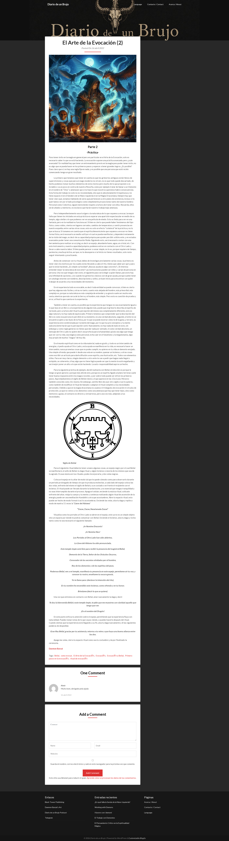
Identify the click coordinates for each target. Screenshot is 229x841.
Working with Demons (104, 807)
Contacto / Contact (155, 4)
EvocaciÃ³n (100, 655)
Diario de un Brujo (58, 4)
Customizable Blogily (137, 838)
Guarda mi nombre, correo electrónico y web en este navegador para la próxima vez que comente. (92, 764)
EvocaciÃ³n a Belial (115, 655)
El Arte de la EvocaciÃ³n (83, 655)
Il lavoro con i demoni (103, 812)
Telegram (49, 818)
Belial (56, 655)
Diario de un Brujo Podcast (56, 812)
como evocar (66, 655)
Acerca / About (175, 4)
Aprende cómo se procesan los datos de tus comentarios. (111, 778)
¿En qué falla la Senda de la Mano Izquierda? (112, 802)
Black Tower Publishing (54, 802)
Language (138, 4)
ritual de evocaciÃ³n (78, 658)
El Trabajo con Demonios (105, 818)
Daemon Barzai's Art (53, 807)
